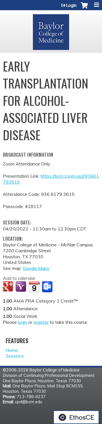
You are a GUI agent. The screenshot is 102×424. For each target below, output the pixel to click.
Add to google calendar (8, 287)
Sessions (15, 356)
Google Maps (36, 268)
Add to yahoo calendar (21, 287)
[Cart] (84, 8)
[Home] (51, 30)
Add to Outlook (48, 287)
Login (71, 5)
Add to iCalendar (34, 286)
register (41, 322)
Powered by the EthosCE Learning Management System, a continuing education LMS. (76, 417)
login (22, 322)
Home (12, 350)
